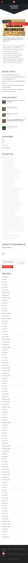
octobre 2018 (5, 451)
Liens (24, 548)
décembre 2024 (6, 313)
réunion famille (14, 206)
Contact (4, 550)
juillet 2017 (5, 485)
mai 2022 (4, 386)
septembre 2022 (6, 375)
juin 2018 (4, 459)
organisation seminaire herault (11, 196)
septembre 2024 (6, 318)
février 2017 (5, 498)
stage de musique (7, 219)
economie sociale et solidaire (10, 170)
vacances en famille (8, 230)
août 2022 (4, 378)
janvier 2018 (5, 469)
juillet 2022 (5, 381)
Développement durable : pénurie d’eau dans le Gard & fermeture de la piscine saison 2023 (13, 39)
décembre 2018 (6, 446)
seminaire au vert (15, 209)
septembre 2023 (6, 347)
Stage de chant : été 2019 (12, 126)
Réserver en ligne (18, 24)
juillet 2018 (5, 456)
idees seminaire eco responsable (11, 188)
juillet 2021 (5, 412)
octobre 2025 (5, 295)
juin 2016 (4, 505)
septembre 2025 (6, 297)
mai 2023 (4, 355)
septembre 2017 (6, 479)
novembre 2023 (6, 342)
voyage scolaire (19, 230)
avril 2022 (4, 388)
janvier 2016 (5, 518)
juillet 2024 (5, 321)
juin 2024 (4, 323)
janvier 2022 (5, 396)
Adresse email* (6, 247)
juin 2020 (4, 427)
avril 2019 (4, 438)
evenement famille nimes (9, 175)
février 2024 (5, 334)
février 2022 (5, 394)
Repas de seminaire (18, 204)
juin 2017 (4, 487)
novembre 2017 (6, 474)
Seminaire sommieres (8, 217)
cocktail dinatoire (7, 165)
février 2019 (5, 443)
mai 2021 (4, 417)
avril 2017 (4, 492)
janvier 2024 (5, 336)
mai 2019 (4, 435)
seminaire (5, 209)
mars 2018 (5, 464)
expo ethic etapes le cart (9, 183)
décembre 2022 (6, 368)
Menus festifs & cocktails (11, 107)
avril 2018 (4, 461)
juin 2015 (4, 531)
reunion (5, 206)
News (5, 43)
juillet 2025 (5, 303)
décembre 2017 (6, 472)
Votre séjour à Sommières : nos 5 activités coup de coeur (15, 101)
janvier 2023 (5, 365)
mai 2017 (4, 490)
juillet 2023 (5, 352)
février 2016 (5, 516)
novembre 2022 (6, 370)
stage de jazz (19, 217)
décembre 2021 (6, 399)
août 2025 (4, 300)
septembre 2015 (6, 526)
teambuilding (6, 227)
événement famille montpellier (11, 235)
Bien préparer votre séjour (12, 113)
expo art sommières (8, 180)
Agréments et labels (6, 548)
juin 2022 (4, 383)
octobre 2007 (5, 537)
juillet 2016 (5, 503)
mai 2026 (4, 282)
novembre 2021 (6, 401)
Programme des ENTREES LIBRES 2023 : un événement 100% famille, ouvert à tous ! (15, 120)
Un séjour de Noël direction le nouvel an (10, 74)
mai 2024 (4, 326)
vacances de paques (17, 227)
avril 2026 (4, 284)
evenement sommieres (8, 178)
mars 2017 (5, 495)
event (18, 178)
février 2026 (5, 290)
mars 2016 (5, 513)
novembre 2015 (6, 524)
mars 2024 (5, 331)
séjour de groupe (18, 219)
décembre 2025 (6, 292)
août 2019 (4, 430)
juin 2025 (4, 305)
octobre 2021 (5, 404)
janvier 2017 (5, 500)
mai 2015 (4, 534)
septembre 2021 (6, 407)
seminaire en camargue (9, 214)
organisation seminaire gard (10, 193)
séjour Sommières (18, 222)
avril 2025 (4, 310)
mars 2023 (5, 360)
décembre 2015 (6, 521)
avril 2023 (4, 357)
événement (6, 232)
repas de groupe (7, 204)
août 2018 (4, 453)
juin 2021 (4, 414)
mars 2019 (5, 440)
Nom (3, 254)
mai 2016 (4, 508)
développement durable (9, 167)
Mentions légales (17, 548)
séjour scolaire (7, 222)
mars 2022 (5, 391)
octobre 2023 (5, 344)
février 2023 (5, 362)
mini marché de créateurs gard (10, 191)
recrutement (16, 201)
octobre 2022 (5, 373)
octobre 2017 (5, 477)
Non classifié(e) (6, 147)
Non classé (4, 145)
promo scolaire (7, 201)
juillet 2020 (5, 425)
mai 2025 (4, 308)
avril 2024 (4, 329)
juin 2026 (4, 279)
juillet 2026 (5, 277)
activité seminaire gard (9, 157)
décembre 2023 (6, 339)
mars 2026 (5, 287)
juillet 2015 (5, 529)
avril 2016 (4, 511)
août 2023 (4, 349)
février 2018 (5, 466)
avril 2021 (4, 420)
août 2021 (4, 409)
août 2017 (4, 482)
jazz (23, 188)
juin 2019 (4, 433)
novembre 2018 (6, 448)
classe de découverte (8, 162)
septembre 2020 (6, 422)
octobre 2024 (5, 316)
